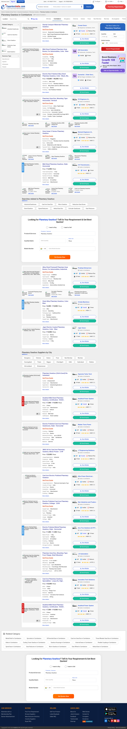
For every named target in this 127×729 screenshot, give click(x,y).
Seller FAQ (53, 716)
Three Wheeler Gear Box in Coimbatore (107, 638)
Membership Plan (6, 714)
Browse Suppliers (30, 714)
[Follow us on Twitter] (109, 720)
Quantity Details (29, 241)
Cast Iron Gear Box (47, 204)
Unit (114, 34)
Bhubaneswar (41, 366)
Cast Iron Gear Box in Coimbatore (80, 638)
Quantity (103, 34)
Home (2, 12)
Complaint (85, 716)
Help (121, 1)
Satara (83, 19)
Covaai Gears (82, 25)
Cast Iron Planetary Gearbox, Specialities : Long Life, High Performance (52, 581)
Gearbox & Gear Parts (10, 12)
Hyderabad (80, 362)
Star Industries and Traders (87, 502)
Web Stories (86, 711)
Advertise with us (6, 711)
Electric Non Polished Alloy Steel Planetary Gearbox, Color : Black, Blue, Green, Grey (56, 76)
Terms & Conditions (121, 727)
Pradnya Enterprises (84, 268)
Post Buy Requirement (115, 7)
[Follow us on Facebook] (106, 720)
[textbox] (19, 19)
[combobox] (43, 249)
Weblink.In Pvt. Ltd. (18, 727)
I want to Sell (68, 227)
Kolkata (91, 362)
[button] (81, 7)
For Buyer (97, 1)
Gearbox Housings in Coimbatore (60, 642)
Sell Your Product (55, 711)
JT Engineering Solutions (86, 450)
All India (48, 19)
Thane (39, 362)
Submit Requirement (113, 49)
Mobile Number (29, 248)
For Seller (110, 1)
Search (88, 7)
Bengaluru (67, 19)
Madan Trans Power (84, 424)
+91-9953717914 (50, 1)
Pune (89, 19)
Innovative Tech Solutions (86, 580)
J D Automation (83, 554)
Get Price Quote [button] (47, 29)
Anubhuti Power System (86, 399)
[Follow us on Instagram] (118, 720)
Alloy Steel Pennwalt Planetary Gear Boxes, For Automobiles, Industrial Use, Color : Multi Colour (55, 269)
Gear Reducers (90, 208)
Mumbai (106, 19)
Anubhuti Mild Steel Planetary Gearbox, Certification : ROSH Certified (53, 400)
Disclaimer (85, 719)
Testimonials (74, 719)
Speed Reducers (43, 208)
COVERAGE (87, 721)
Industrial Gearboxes (23, 12)
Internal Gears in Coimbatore (83, 642)
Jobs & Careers (74, 714)
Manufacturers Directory (32, 716)
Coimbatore (57, 19)
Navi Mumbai (97, 19)
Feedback (73, 716)
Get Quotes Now (59, 257)
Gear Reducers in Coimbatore (34, 646)
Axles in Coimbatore (11, 642)
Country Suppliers (30, 719)
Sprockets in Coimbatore (34, 638)
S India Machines (83, 302)
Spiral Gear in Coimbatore (13, 646)
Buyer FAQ (28, 721)
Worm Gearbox (62, 204)
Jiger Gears (82, 328)
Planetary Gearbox (34, 12)
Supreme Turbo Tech (85, 374)
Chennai (75, 19)
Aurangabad (115, 19)
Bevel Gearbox (28, 208)
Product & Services (30, 233)
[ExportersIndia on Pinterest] (112, 720)
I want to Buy (53, 227)
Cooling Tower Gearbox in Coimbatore (34, 642)
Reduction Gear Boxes (79, 204)
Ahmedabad (28, 366)
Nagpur (49, 362)
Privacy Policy (111, 727)
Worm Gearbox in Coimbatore (57, 646)
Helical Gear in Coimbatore (100, 646)
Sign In (13, 1)
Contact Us (85, 714)
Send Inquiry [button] (85, 43)
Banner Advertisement (8, 716)
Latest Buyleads (54, 714)
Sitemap (72, 721)
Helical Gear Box (58, 208)
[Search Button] (28, 19)
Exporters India (13, 6)
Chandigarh (60, 362)
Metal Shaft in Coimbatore (13, 638)
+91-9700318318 (65, 1)
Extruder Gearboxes (74, 208)
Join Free (21, 1)
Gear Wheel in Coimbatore (79, 646)
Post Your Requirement (32, 711)
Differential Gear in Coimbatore (56, 638)
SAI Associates (83, 50)
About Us (73, 711)
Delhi (70, 362)
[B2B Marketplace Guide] (115, 720)
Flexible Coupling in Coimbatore (107, 642)
